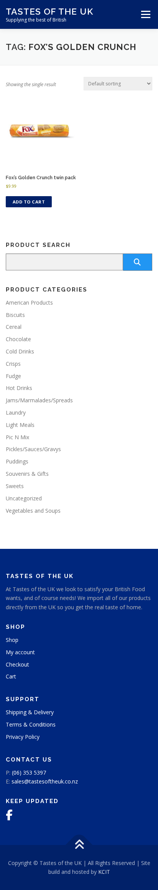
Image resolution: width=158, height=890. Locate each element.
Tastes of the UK (49, 11)
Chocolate (18, 339)
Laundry (16, 412)
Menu (145, 14)
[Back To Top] (79, 844)
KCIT (104, 871)
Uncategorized (24, 498)
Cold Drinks (20, 351)
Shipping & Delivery (30, 712)
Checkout (17, 664)
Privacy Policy (23, 736)
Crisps (13, 363)
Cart (11, 676)
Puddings (17, 461)
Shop (12, 639)
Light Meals (20, 424)
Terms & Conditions (31, 724)
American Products (29, 302)
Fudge (13, 376)
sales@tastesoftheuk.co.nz (45, 781)
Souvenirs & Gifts (27, 473)
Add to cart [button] (29, 202)
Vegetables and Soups (33, 510)
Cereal (13, 326)
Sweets (15, 486)
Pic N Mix (17, 437)
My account (20, 652)
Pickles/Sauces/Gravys (33, 449)
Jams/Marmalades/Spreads (39, 400)
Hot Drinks (19, 388)
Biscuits (15, 314)
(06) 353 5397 (29, 772)
